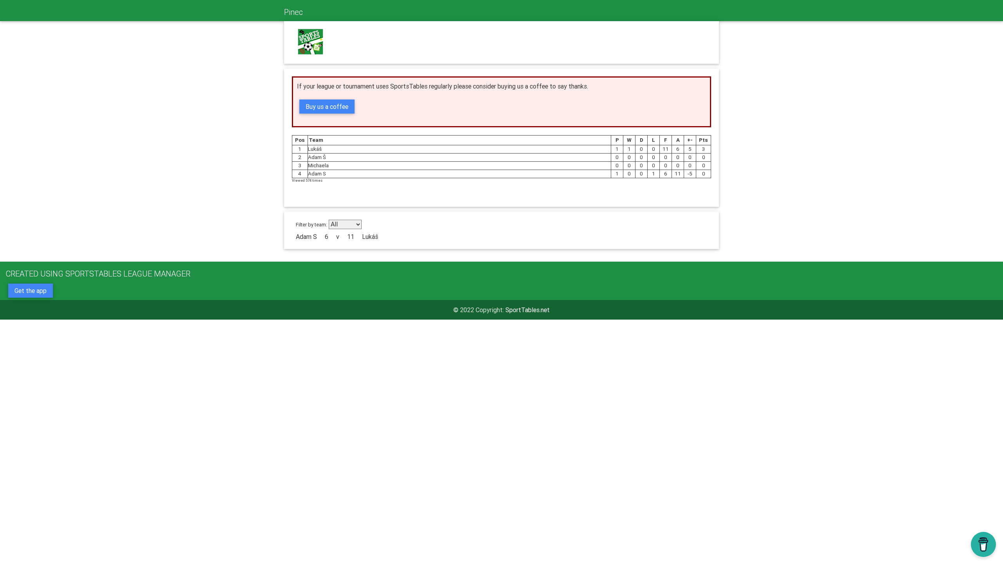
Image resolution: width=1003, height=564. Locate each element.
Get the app (30, 291)
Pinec (293, 12)
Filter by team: (311, 224)
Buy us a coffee (327, 106)
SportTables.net (527, 310)
